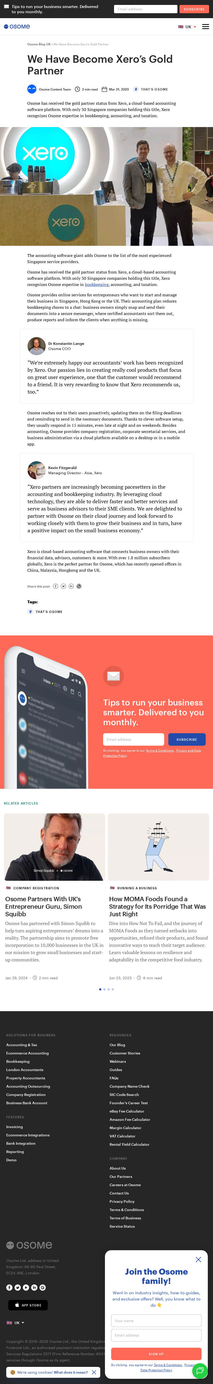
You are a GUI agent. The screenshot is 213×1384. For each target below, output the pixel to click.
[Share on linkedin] (71, 586)
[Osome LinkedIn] (34, 1287)
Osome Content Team (55, 89)
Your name (124, 1320)
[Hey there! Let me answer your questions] (200, 1371)
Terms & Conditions (160, 750)
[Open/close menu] (205, 26)
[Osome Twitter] (18, 1287)
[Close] (94, 1372)
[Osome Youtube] (26, 1287)
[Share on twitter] (63, 586)
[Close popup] (198, 1259)
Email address (119, 739)
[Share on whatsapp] (79, 586)
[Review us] (42, 1287)
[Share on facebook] (55, 586)
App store (32, 1305)
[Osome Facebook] (9, 1287)
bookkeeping (97, 284)
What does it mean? (71, 1372)
